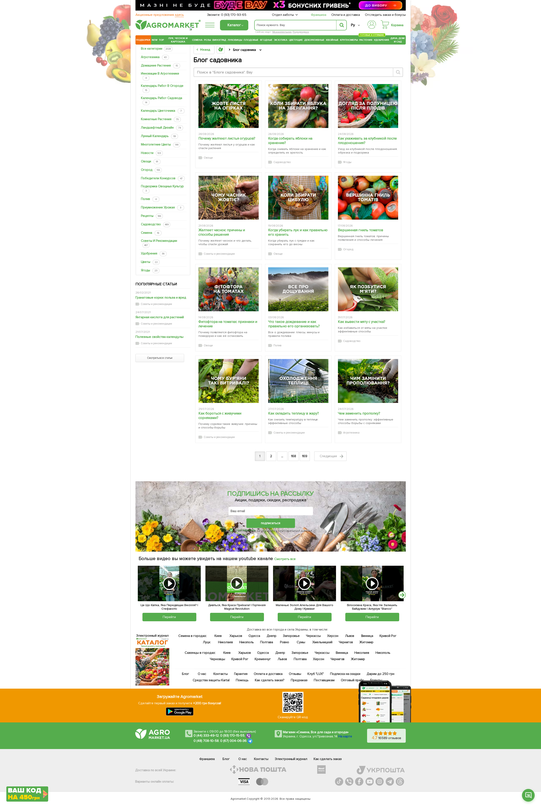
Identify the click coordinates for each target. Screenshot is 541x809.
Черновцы (217, 659)
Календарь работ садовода (161, 100)
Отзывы (295, 674)
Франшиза (318, 15)
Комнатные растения (160, 119)
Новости (151, 153)
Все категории (156, 48)
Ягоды (149, 270)
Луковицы (235, 40)
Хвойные (332, 40)
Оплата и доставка (345, 15)
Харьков (236, 636)
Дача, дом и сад (398, 40)
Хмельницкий (323, 642)
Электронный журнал (291, 759)
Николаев (225, 642)
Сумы (301, 642)
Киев (218, 636)
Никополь (246, 642)
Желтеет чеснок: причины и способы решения (221, 232)
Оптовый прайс (352, 680)
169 (304, 456)
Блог (185, 674)
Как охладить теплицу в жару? (293, 413)
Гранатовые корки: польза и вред (160, 297)
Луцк (206, 642)
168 (293, 456)
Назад (205, 50)
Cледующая (329, 456)
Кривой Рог (388, 636)
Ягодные (266, 40)
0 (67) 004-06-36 (233, 741)
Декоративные (314, 40)
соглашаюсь (246, 530)
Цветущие (296, 40)
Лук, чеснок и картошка (178, 40)
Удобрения (381, 40)
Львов (349, 636)
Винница (367, 636)
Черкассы (313, 636)
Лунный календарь (158, 136)
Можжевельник (282, 32)
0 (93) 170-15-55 (232, 736)
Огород (150, 170)
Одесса (254, 636)
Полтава (266, 642)
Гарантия (241, 674)
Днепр (271, 636)
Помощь (242, 680)
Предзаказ (299, 680)
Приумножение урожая (161, 207)
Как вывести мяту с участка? (361, 322)
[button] (528, 795)
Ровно (284, 642)
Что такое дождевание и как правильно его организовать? (294, 324)
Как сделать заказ (328, 759)
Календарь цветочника (161, 111)
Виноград (219, 40)
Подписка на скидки (345, 674)
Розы (207, 40)
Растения (365, 39)
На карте (345, 736)
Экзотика (280, 40)
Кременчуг (263, 659)
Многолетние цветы (159, 144)
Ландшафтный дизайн (161, 127)
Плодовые (251, 40)
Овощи (149, 161)
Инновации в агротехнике (160, 75)
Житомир (366, 642)
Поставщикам (324, 680)
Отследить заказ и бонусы (385, 15)
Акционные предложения (159, 15)
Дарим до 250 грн (381, 674)
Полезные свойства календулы (159, 337)
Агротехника (154, 57)
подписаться (270, 523)
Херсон (332, 636)
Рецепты (151, 216)
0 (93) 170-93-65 (233, 15)
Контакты (221, 674)
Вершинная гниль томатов (360, 230)
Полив (149, 199)
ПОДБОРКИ (143, 40)
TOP (161, 40)
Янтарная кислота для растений (159, 317)
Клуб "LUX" (315, 674)
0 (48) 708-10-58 (206, 741)
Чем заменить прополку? (359, 413)
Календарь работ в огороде (162, 88)
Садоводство (155, 224)
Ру (353, 25)
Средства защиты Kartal (211, 680)
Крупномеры (349, 40)
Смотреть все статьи (160, 358)
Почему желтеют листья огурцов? (226, 138)
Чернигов (346, 642)
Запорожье (291, 636)
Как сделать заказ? (269, 680)
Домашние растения (159, 65)
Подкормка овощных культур (162, 188)
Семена (197, 40)
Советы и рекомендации (159, 243)
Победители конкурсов (162, 178)
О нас (202, 674)
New (154, 40)
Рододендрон (301, 32)
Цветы (149, 262)
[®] (167, 29)
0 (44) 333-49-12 (206, 736)
